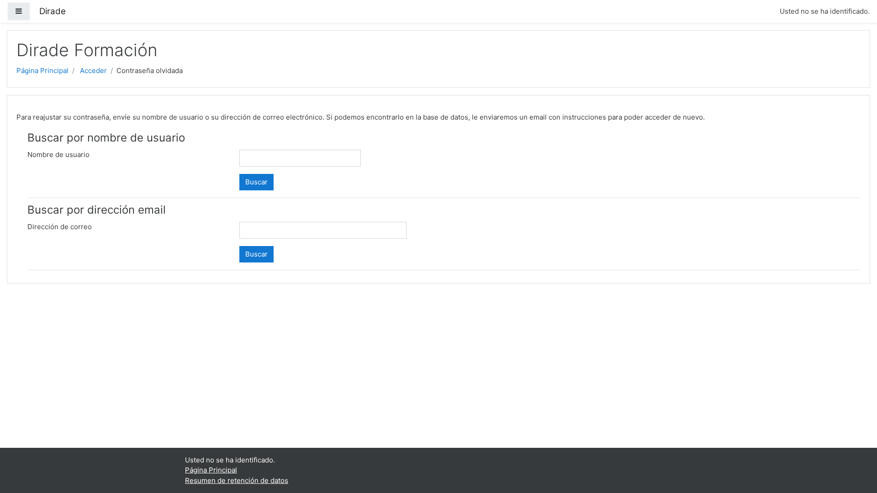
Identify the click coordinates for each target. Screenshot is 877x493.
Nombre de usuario (58, 154)
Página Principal (42, 70)
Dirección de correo (59, 226)
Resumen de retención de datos (236, 480)
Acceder (93, 70)
